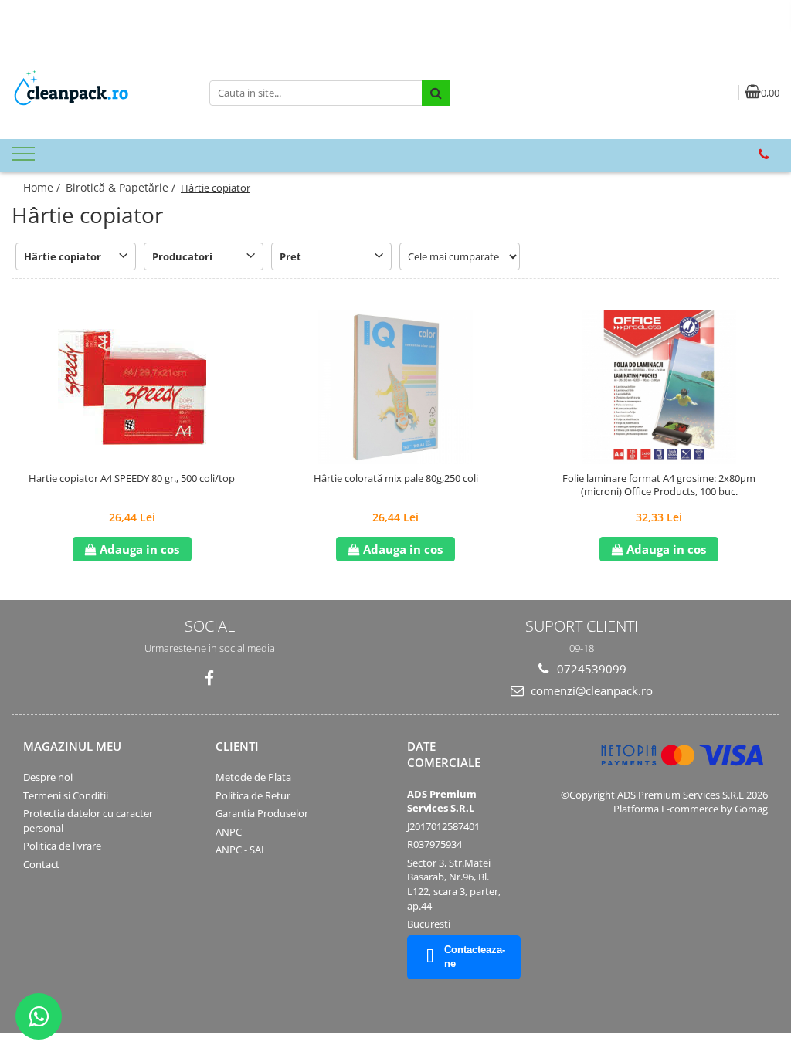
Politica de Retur (253, 795)
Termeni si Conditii (65, 795)
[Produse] (25, 158)
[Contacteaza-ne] (763, 154)
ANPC (229, 832)
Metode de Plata (253, 777)
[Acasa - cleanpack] (99, 93)
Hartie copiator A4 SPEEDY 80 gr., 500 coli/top (132, 478)
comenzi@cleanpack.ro (590, 690)
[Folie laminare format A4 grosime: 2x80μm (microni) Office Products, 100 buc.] (659, 387)
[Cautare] (436, 93)
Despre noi (48, 777)
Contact (41, 864)
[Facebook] (209, 678)
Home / (43, 187)
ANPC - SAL (241, 850)
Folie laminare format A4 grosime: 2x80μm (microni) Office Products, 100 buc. (658, 485)
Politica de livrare (62, 846)
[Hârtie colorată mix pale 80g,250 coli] (395, 387)
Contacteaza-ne (474, 957)
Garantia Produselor (262, 813)
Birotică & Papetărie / (122, 187)
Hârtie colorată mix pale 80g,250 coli (396, 478)
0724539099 (590, 669)
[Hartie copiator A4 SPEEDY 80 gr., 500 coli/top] (132, 387)
